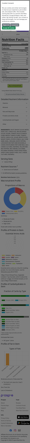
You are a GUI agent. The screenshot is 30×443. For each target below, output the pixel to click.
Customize (14, 25)
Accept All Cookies (9, 28)
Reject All (6, 25)
